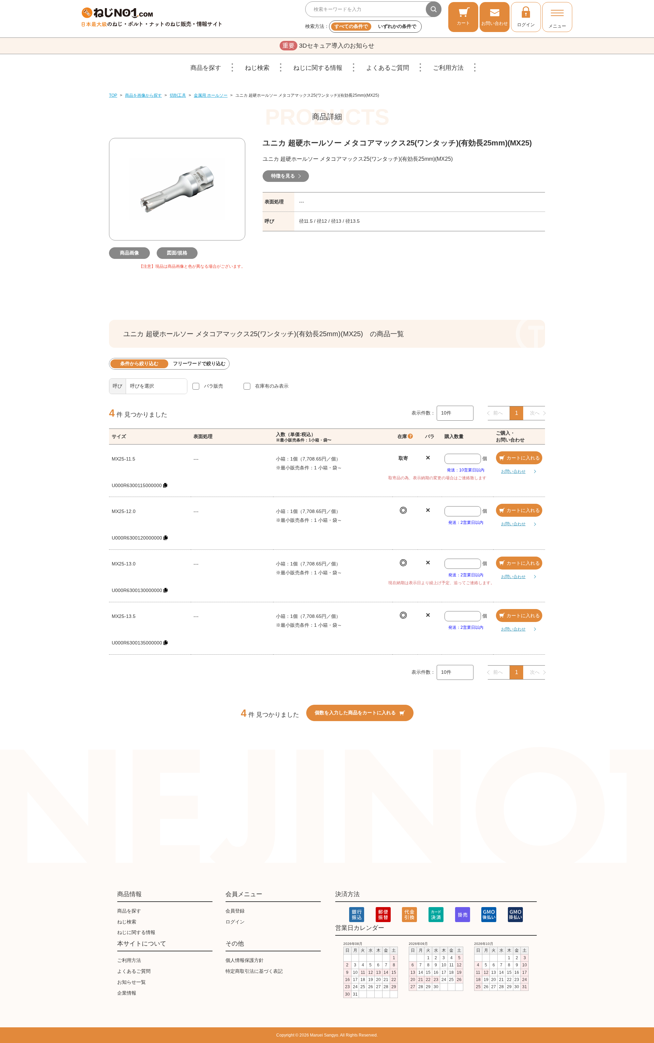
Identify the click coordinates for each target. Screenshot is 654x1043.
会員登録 (235, 911)
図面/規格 (177, 252)
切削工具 (178, 95)
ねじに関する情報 (317, 67)
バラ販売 (213, 386)
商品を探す (205, 67)
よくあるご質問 (387, 67)
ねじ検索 (257, 67)
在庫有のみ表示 (272, 386)
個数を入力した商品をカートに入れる (355, 712)
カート (463, 23)
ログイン (526, 24)
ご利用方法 (448, 67)
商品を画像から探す (143, 95)
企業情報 (126, 993)
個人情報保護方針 (244, 960)
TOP (113, 95)
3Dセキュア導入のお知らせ (328, 45)
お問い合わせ (494, 23)
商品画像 (129, 252)
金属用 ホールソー (211, 95)
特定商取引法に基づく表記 (254, 971)
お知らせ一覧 (131, 982)
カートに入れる (523, 458)
